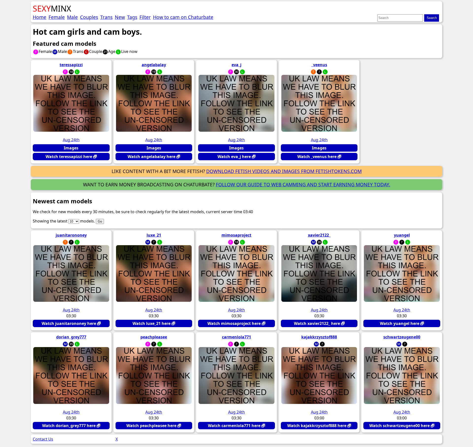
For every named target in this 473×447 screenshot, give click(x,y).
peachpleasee (153, 337)
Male (72, 17)
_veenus (319, 64)
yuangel (402, 235)
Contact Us (43, 439)
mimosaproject (236, 235)
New (120, 17)
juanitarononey (71, 235)
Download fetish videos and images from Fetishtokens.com (284, 171)
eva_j (236, 64)
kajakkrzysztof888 (319, 337)
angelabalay (154, 64)
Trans (106, 17)
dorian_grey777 (71, 337)
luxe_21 (154, 235)
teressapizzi (71, 64)
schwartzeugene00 (401, 337)
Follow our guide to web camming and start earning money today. (303, 184)
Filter (145, 17)
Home (39, 17)
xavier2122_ (319, 235)
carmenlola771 (236, 337)
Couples (89, 17)
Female (57, 17)
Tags (132, 17)
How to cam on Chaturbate (183, 17)
